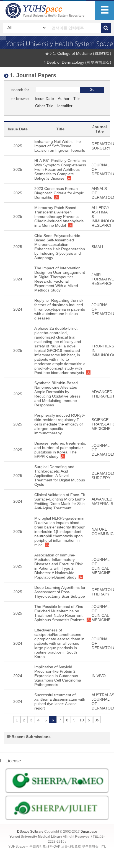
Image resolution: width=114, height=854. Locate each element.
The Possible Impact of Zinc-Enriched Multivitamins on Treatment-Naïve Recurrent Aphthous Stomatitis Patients (59, 613)
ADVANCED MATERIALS (102, 501)
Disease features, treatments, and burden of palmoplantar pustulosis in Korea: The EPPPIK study (60, 450)
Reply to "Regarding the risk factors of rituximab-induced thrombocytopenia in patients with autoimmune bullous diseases (59, 309)
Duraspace (89, 832)
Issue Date (44, 98)
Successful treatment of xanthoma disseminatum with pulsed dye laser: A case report (59, 701)
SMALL (98, 246)
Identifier (64, 106)
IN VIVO (99, 676)
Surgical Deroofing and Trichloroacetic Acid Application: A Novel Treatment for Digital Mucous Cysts (59, 476)
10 (81, 720)
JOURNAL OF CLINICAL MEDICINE (101, 566)
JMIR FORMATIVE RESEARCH (103, 279)
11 (88, 719)
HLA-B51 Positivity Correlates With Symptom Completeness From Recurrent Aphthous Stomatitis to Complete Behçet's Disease (60, 169)
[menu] (104, 10)
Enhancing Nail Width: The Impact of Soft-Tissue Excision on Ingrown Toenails (59, 146)
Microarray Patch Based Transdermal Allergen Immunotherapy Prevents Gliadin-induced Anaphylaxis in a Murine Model (59, 216)
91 (97, 719)
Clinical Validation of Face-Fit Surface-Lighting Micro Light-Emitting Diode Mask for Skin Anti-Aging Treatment (59, 501)
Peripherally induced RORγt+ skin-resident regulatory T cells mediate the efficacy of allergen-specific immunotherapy (59, 424)
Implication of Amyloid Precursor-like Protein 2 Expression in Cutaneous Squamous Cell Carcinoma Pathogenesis (57, 676)
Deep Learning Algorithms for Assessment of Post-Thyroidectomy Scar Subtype (60, 591)
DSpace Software (30, 832)
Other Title (44, 106)
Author (63, 98)
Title (77, 98)
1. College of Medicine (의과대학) (82, 53)
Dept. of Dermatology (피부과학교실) (79, 62)
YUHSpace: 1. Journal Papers (46, 10)
